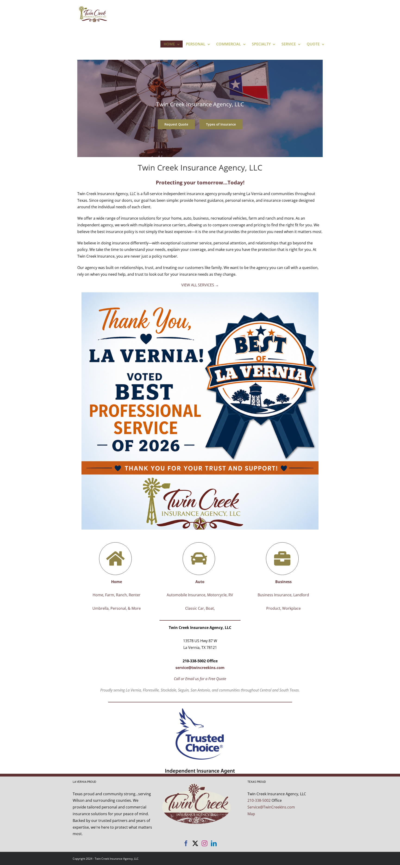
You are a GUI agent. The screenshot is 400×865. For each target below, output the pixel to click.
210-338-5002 (259, 800)
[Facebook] (186, 843)
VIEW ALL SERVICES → (200, 284)
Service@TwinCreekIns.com (271, 807)
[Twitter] (195, 843)
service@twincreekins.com (200, 667)
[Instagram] (204, 843)
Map (251, 813)
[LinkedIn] (214, 843)
